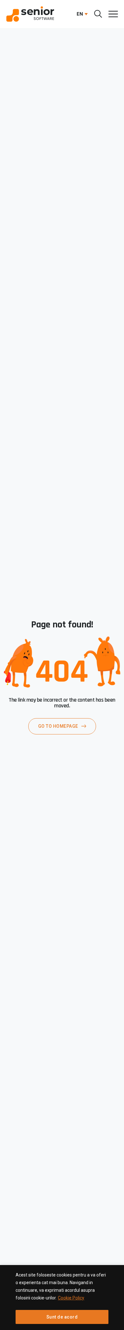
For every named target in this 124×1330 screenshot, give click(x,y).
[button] (80, 14)
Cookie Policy (71, 1297)
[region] (62, 1297)
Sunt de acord (62, 1316)
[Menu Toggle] (113, 14)
